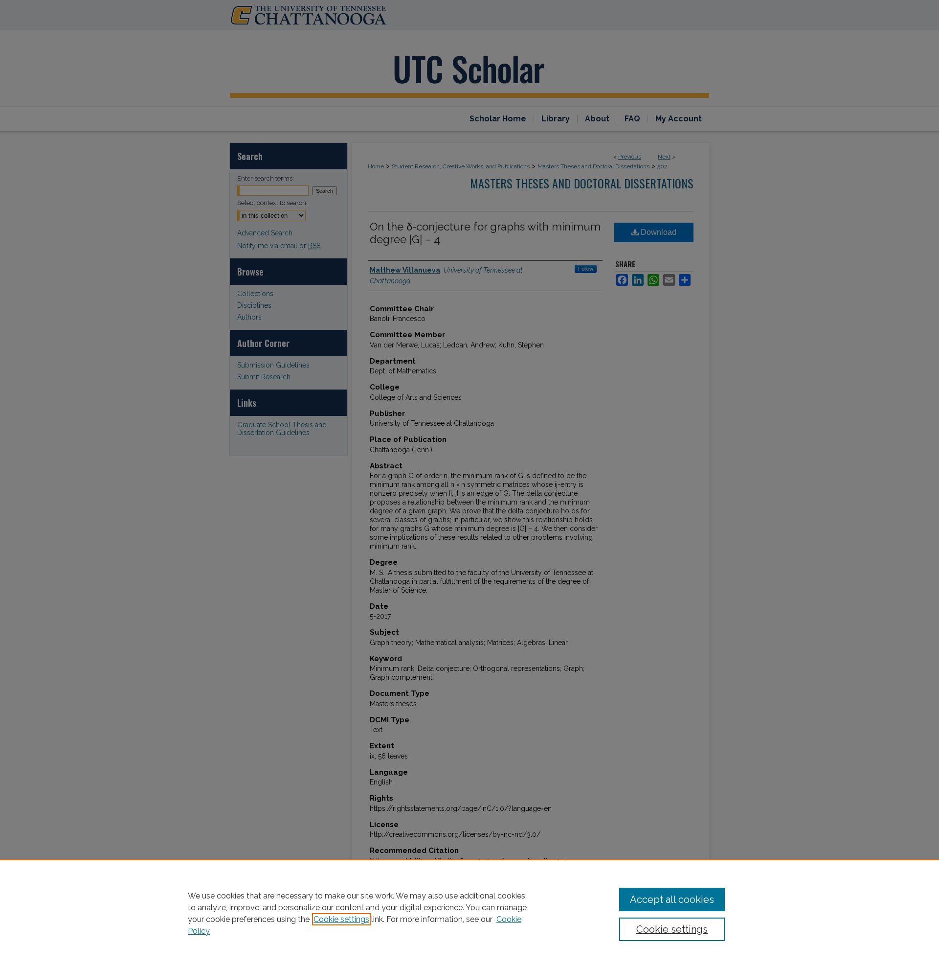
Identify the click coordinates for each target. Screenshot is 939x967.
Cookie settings (341, 919)
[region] (469, 913)
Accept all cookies (672, 899)
